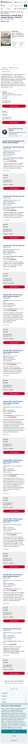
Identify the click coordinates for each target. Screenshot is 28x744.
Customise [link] (14, 740)
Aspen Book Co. (10, 309)
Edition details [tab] (6, 71)
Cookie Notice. (15, 725)
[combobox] (16, 5)
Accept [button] (14, 731)
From (15, 44)
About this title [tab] (13, 67)
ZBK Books (9, 533)
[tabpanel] (13, 81)
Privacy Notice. (18, 729)
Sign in (21, 2)
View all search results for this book (14, 683)
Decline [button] (14, 736)
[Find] (25, 5)
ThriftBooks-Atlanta (12, 641)
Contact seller (6, 170)
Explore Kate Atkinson (14, 135)
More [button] (11, 87)
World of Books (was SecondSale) (15, 158)
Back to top (14, 689)
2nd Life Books (10, 474)
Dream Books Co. (11, 415)
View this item (5, 96)
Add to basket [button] (14, 106)
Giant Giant (9, 363)
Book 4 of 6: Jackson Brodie (7, 19)
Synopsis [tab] (4, 67)
